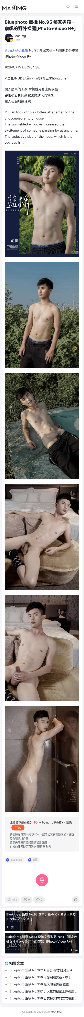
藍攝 (24, 50)
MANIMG (56, 1011)
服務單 (41, 846)
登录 (18, 827)
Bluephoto (12, 50)
